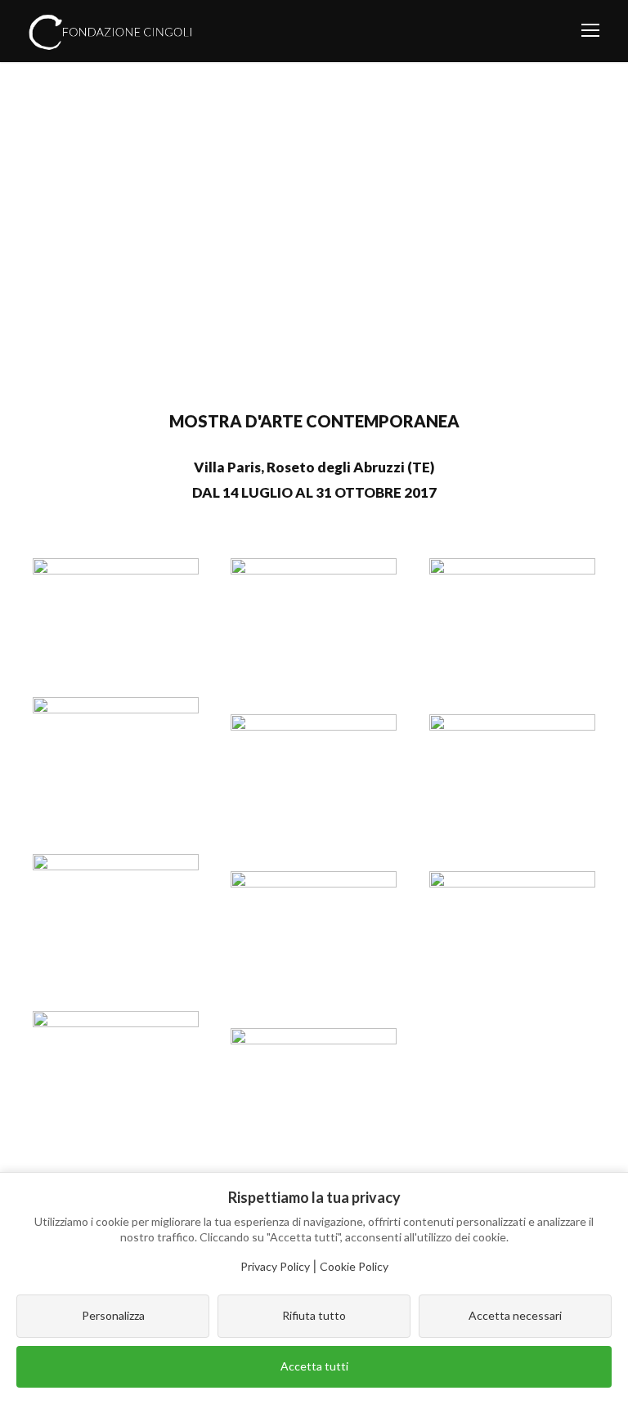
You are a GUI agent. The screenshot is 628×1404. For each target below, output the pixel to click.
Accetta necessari (515, 1315)
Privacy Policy (275, 1266)
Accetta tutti (314, 1366)
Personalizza (113, 1315)
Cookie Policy (354, 1266)
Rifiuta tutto (314, 1315)
